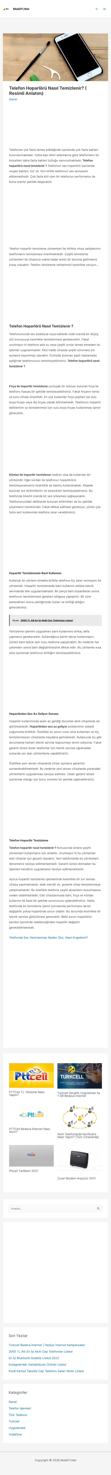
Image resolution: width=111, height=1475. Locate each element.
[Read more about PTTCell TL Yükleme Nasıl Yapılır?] (31, 1075)
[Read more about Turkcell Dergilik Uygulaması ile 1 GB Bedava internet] (79, 1075)
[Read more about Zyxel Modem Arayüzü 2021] (79, 1159)
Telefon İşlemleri (20, 1408)
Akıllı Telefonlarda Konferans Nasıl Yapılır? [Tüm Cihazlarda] (78, 1135)
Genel (13, 99)
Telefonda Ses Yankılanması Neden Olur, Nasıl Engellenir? (48, 937)
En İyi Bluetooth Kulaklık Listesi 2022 (34, 1358)
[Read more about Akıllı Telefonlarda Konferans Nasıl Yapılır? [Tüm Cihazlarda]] (79, 1116)
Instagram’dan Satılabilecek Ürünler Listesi (37, 1364)
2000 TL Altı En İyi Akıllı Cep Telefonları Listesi (41, 1351)
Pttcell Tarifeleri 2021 (23, 1171)
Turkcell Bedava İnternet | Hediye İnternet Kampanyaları (47, 1345)
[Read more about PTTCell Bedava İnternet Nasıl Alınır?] (31, 1114)
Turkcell (14, 1421)
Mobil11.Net (21, 9)
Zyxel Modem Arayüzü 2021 (76, 1178)
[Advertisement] (55, 25)
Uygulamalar (17, 1428)
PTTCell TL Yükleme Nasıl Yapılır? (26, 1093)
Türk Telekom (18, 1415)
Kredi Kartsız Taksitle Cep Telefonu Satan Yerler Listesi (46, 1371)
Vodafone (15, 1434)
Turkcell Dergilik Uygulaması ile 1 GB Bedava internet (78, 1094)
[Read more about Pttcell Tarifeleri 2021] (31, 1155)
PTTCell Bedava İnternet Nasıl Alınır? (29, 1130)
